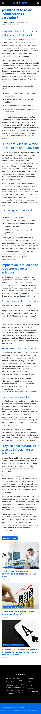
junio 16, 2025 (7, 657)
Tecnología (31, 688)
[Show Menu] (3, 3)
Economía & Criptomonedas (13, 567)
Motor (31, 679)
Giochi (10, 694)
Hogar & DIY (20, 680)
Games (10, 690)
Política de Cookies (8, 707)
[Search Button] (38, 3)
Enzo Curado (8, 22)
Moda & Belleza (20, 691)
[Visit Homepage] (20, 3)
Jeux (20, 684)
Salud (31, 682)
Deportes (10, 682)
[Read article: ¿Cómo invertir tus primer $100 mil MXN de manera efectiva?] (20, 596)
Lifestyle (20, 687)
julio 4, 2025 (6, 617)
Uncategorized (33, 691)
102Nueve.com (6, 710)
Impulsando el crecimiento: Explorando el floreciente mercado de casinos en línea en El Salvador (20, 652)
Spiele (31, 685)
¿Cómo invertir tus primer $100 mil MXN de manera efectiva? (20, 612)
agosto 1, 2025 (7, 579)
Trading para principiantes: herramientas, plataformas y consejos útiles (20, 574)
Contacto (22, 707)
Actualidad (10, 679)
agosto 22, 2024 (22, 22)
